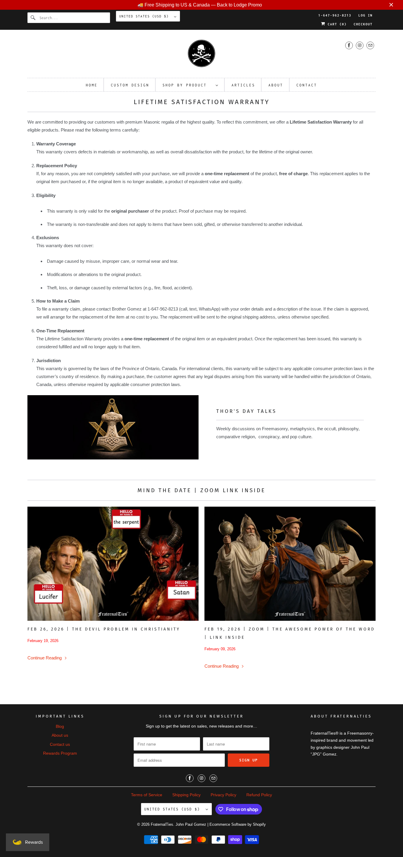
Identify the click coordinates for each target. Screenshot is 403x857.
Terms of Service (146, 794)
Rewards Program (60, 753)
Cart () (336, 24)
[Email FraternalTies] (370, 45)
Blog (60, 726)
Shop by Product (188, 85)
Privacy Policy (223, 794)
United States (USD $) (145, 16)
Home (92, 85)
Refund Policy (259, 794)
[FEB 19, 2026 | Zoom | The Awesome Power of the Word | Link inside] (290, 564)
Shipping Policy (186, 794)
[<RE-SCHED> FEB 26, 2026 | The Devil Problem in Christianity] (113, 564)
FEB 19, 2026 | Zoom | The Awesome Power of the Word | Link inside (289, 633)
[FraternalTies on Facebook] (349, 45)
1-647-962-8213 (334, 15)
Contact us (60, 744)
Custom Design (130, 85)
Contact (306, 85)
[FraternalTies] (201, 55)
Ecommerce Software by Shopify (237, 824)
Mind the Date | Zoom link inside (201, 490)
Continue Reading (45, 657)
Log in (365, 15)
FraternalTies (162, 824)
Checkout (363, 24)
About (275, 85)
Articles (243, 85)
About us (60, 735)
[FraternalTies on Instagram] (359, 45)
